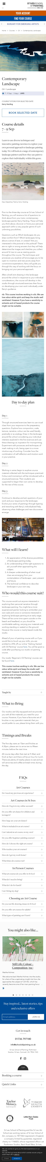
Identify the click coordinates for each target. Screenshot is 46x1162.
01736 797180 (23, 1038)
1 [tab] (13, 995)
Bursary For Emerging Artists (23, 24)
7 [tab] (32, 995)
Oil (19, 31)
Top (23, 1068)
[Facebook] (21, 1058)
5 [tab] (26, 995)
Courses (12, 31)
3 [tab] (20, 995)
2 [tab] (16, 995)
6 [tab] (29, 995)
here (25, 647)
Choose (6, 1158)
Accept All (17, 1158)
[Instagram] (25, 1058)
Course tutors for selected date (17, 101)
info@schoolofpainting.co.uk (23, 1045)
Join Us (36, 1017)
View (42, 68)
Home (4, 31)
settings (16, 1154)
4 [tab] (23, 995)
